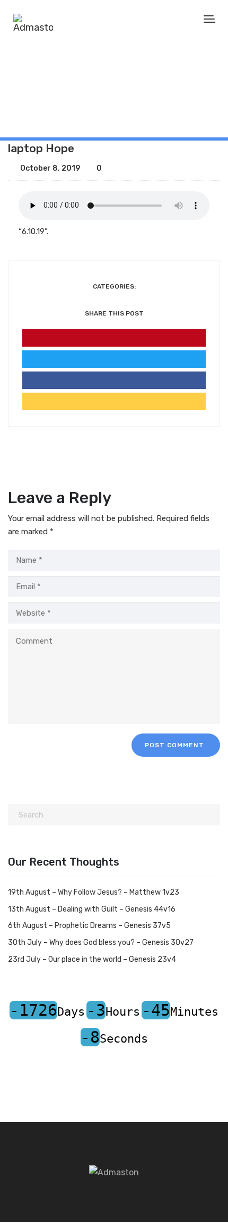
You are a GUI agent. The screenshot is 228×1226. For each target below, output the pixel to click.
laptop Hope (41, 148)
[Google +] (114, 401)
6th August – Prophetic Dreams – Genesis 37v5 (89, 925)
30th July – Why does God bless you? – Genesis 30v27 (101, 942)
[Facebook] (114, 380)
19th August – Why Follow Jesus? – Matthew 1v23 (93, 892)
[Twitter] (114, 359)
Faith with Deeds (57, 101)
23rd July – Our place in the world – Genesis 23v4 (92, 959)
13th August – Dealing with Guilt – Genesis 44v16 (92, 909)
